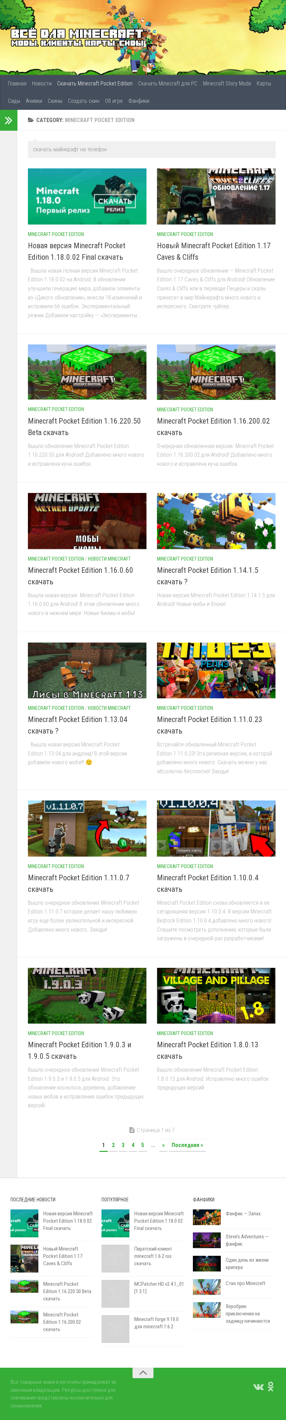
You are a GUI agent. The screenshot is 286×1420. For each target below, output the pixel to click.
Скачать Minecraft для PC (167, 83)
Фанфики (138, 101)
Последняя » (187, 1145)
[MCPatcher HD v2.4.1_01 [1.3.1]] (115, 1294)
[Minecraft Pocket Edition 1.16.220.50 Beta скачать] (87, 372)
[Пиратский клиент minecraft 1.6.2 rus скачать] (115, 1259)
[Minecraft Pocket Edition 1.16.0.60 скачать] (87, 521)
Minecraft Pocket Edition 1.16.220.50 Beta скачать (67, 1291)
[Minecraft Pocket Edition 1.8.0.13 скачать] (216, 996)
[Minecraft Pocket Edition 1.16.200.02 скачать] (216, 372)
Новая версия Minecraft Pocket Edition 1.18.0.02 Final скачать (68, 1220)
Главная (17, 83)
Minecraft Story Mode (227, 83)
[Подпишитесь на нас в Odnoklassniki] (271, 1386)
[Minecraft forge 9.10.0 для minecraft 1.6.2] (115, 1329)
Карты (264, 83)
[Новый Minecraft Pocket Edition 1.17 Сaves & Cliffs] (216, 196)
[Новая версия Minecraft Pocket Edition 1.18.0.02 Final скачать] (87, 196)
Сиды (14, 101)
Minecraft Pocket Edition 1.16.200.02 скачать (62, 1322)
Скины (55, 101)
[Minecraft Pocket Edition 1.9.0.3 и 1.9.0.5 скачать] (87, 996)
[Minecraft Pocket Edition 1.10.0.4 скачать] (216, 828)
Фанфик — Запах (243, 1213)
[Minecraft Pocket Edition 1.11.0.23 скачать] (216, 670)
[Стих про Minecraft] (207, 1287)
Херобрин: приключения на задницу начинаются (248, 1313)
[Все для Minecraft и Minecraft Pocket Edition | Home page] (77, 37)
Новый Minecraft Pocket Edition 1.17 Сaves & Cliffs (62, 1256)
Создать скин (83, 101)
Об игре (114, 101)
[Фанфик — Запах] (207, 1217)
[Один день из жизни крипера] (207, 1263)
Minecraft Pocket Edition (56, 234)
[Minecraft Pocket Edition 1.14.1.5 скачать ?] (216, 521)
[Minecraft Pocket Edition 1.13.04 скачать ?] (87, 670)
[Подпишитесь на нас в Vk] (258, 1386)
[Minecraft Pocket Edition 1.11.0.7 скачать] (87, 828)
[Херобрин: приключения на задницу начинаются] (207, 1310)
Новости (42, 83)
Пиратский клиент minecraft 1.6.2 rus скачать (153, 1256)
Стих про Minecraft (245, 1283)
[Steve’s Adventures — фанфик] (207, 1240)
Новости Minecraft (109, 559)
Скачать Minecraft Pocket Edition (95, 83)
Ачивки (34, 101)
